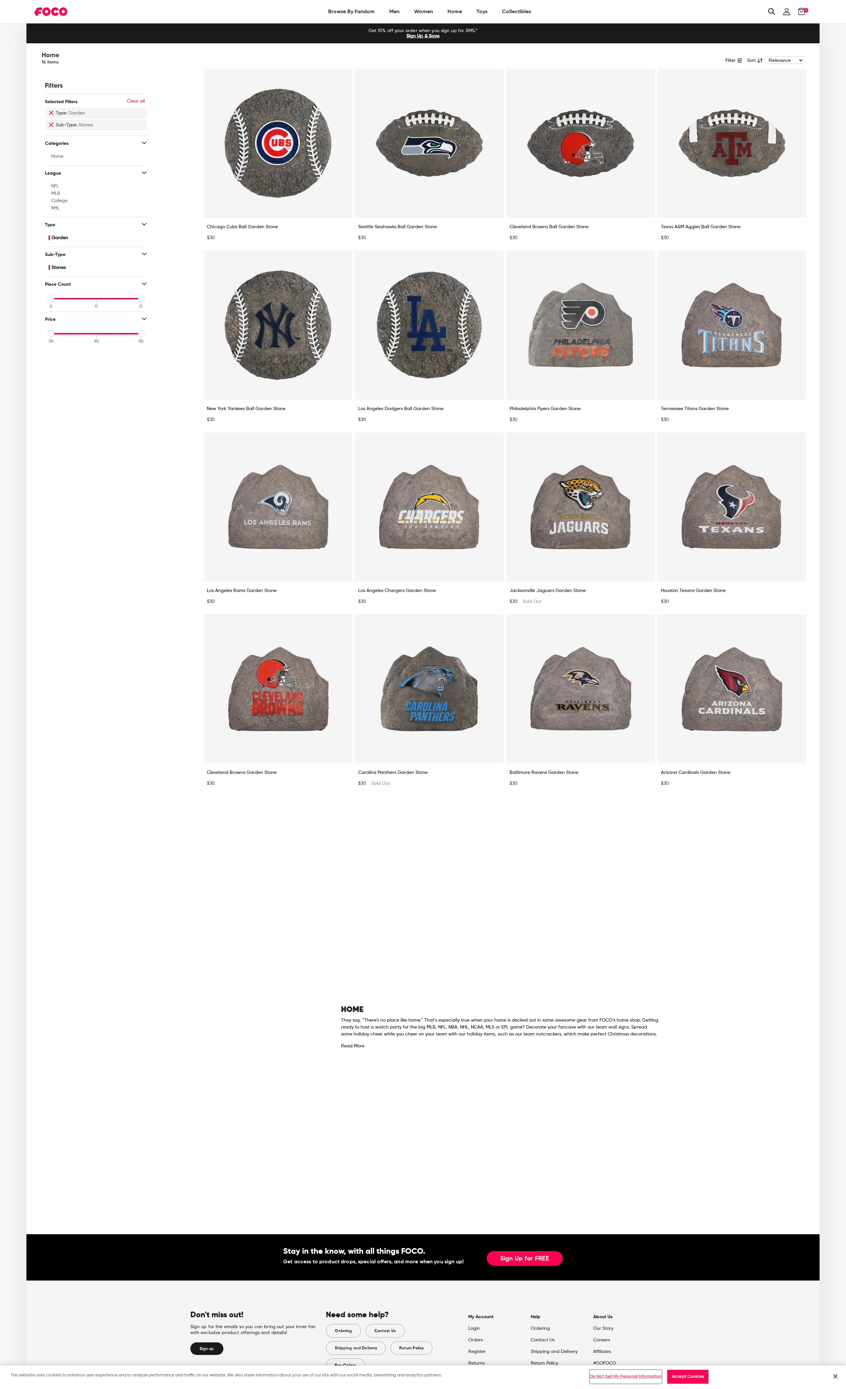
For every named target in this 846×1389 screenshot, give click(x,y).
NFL (55, 186)
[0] (799, 11)
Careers (601, 1340)
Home (454, 11)
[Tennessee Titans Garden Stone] (732, 325)
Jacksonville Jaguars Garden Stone (548, 590)
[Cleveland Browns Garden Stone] (278, 688)
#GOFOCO (604, 1363)
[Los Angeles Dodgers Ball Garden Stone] (429, 325)
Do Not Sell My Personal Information (626, 1376)
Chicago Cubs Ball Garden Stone (242, 227)
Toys (482, 11)
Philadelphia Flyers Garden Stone (545, 408)
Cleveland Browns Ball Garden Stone (549, 227)
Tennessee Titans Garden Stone (695, 408)
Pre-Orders (345, 1365)
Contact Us (385, 1330)
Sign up (207, 1348)
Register (477, 1351)
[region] (423, 1377)
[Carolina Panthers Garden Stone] (429, 688)
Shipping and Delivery (356, 1348)
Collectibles (516, 11)
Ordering (343, 1330)
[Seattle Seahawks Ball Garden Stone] (429, 143)
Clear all (136, 101)
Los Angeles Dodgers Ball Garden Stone (400, 408)
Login (474, 1328)
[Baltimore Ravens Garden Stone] (580, 688)
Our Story (603, 1328)
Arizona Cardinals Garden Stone (695, 772)
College (59, 200)
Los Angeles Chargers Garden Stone (397, 590)
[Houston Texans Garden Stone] (732, 507)
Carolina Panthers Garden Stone (393, 772)
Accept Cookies (688, 1376)
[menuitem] (351, 11)
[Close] (835, 1376)
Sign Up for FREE (524, 1259)
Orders (475, 1340)
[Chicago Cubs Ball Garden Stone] (278, 143)
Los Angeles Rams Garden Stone (242, 590)
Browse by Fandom (351, 11)
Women (423, 11)
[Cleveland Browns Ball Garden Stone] (580, 143)
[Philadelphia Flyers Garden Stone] (580, 325)
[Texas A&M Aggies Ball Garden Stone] (732, 143)
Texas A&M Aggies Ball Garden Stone (701, 227)
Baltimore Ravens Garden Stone (544, 772)
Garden (60, 237)
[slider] (51, 298)
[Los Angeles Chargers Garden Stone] (429, 507)
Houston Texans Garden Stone (693, 590)
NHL (55, 208)
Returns (476, 1363)
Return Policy (411, 1348)
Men (394, 11)
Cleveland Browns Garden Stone (242, 772)
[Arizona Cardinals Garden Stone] (732, 688)
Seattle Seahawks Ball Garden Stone (397, 227)
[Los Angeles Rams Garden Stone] (278, 507)
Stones (59, 267)
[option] (423, 33)
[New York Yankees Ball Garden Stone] (278, 325)
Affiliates (602, 1351)
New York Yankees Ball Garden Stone (246, 408)
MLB (55, 193)
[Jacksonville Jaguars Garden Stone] (580, 507)
